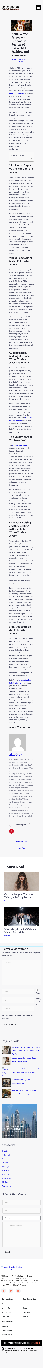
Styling (5, 1182)
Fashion (14, 62)
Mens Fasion (7, 1174)
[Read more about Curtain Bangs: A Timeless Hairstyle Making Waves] (21, 881)
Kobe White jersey (19, 445)
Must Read (6, 1178)
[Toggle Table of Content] (28, 158)
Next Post (21, 848)
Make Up (5, 1170)
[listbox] (21, 1218)
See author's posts (19, 825)
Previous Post (21, 841)
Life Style (5, 1166)
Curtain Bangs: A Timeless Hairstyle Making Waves (18, 896)
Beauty (5, 1151)
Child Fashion (7, 1155)
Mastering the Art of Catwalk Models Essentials (20, 930)
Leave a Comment (18, 59)
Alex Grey (15, 754)
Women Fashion (8, 1186)
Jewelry (5, 1163)
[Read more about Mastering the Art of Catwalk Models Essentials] (21, 916)
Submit (7, 1252)
